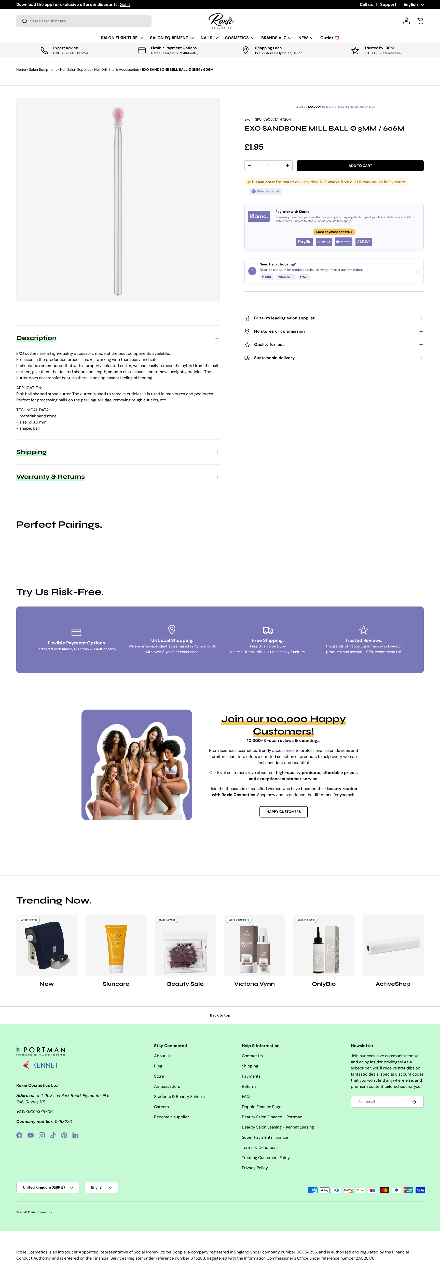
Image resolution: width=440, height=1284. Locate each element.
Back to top (220, 1015)
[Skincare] (116, 945)
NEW (303, 37)
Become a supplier (171, 1117)
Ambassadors (167, 1086)
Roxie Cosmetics (40, 1212)
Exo (247, 119)
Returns (249, 1086)
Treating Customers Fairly (266, 1157)
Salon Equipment (43, 69)
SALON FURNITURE (119, 37)
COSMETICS (237, 37)
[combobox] (84, 21)
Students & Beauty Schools (179, 1096)
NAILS (206, 37)
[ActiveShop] (393, 945)
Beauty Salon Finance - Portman (272, 1117)
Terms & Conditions (260, 1147)
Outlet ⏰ (329, 37)
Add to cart (360, 165)
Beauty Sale (185, 984)
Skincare (116, 984)
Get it (125, 4)
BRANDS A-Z (273, 37)
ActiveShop (393, 984)
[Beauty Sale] (185, 945)
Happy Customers (284, 811)
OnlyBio (324, 984)
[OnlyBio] (324, 945)
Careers (161, 1106)
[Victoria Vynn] (254, 945)
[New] (47, 945)
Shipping (250, 1066)
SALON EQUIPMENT (169, 37)
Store (159, 1076)
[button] (420, 20)
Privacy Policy (255, 1167)
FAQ (246, 1096)
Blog (158, 1066)
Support (388, 4)
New (46, 984)
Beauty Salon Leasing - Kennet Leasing (278, 1127)
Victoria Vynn (254, 984)
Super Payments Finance (265, 1137)
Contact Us (252, 1056)
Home (21, 69)
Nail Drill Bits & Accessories (116, 69)
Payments (251, 1076)
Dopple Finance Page (261, 1106)
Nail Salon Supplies (75, 69)
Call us (366, 4)
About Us (162, 1056)
